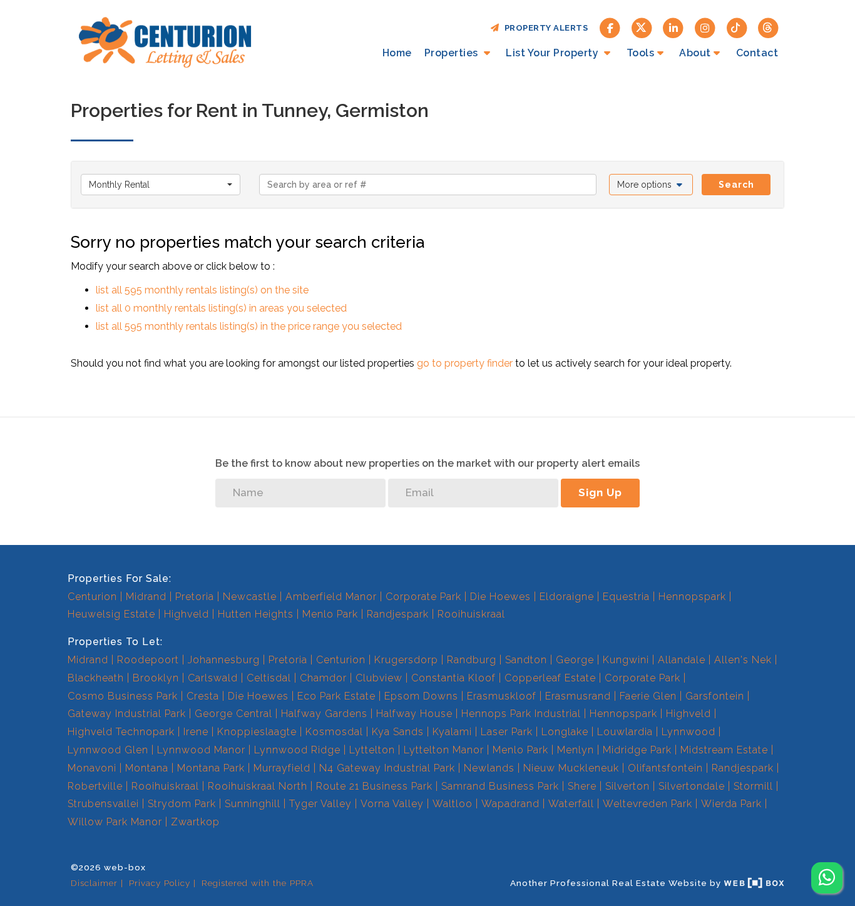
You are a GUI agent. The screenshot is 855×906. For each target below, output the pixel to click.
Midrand (146, 597)
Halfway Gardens (324, 714)
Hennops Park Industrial (521, 714)
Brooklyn (156, 678)
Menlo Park (330, 614)
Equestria (626, 597)
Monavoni (92, 768)
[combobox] (160, 184)
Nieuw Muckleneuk (571, 768)
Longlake (564, 732)
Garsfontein (714, 696)
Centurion (92, 597)
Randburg (471, 660)
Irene (195, 732)
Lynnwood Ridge (297, 750)
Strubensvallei (103, 804)
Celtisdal (269, 678)
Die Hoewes (500, 597)
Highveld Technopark (121, 732)
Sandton (526, 660)
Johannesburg (224, 660)
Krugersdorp (406, 660)
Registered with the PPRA (258, 883)
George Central (233, 714)
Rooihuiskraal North (257, 786)
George (575, 660)
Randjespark (398, 614)
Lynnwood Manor (201, 750)
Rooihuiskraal (471, 614)
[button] (651, 184)
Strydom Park (182, 804)
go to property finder (465, 363)
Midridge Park (637, 750)
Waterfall (571, 804)
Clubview (379, 678)
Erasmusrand (578, 696)
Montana (146, 768)
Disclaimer (94, 883)
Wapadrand (510, 804)
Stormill (753, 786)
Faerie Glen (648, 696)
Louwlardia (625, 732)
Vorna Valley (392, 804)
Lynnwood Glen (108, 750)
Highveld (186, 614)
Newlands (489, 768)
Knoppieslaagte (257, 732)
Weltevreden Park (647, 804)
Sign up (600, 492)
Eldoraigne (567, 597)
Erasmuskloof (501, 696)
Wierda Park (731, 804)
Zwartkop (195, 822)
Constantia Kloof (453, 678)
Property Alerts (544, 28)
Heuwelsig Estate (111, 614)
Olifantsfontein (665, 768)
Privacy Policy (159, 883)
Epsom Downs (421, 696)
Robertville (95, 786)
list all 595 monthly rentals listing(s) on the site (202, 290)
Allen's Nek (743, 660)
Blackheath (96, 678)
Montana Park (211, 768)
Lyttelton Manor (444, 750)
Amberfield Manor (331, 597)
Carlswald (213, 678)
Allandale (681, 660)
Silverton (627, 786)
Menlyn (575, 750)
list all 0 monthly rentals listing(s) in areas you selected (221, 308)
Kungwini (626, 660)
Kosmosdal (334, 732)
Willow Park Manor (115, 822)
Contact (757, 53)
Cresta (203, 696)
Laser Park (507, 732)
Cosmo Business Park (123, 696)
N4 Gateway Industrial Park (387, 768)
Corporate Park (423, 597)
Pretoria (194, 597)
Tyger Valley (320, 804)
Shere (582, 786)
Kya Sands (398, 732)
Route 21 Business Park (374, 786)
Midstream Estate (724, 750)
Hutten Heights (256, 614)
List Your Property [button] (554, 53)
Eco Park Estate (336, 696)
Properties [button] (452, 53)
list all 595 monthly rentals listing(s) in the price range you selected (249, 326)
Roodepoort (148, 660)
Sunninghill (252, 804)
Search (736, 185)
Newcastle (250, 597)
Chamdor (323, 678)
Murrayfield (281, 768)
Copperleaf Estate (550, 678)
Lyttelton (372, 750)
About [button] (695, 53)
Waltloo (453, 804)
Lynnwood (688, 732)
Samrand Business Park (500, 786)
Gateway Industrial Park (127, 714)
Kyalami (452, 732)
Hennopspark (692, 597)
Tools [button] (641, 53)
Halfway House (414, 714)
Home (397, 53)
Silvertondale (691, 786)
